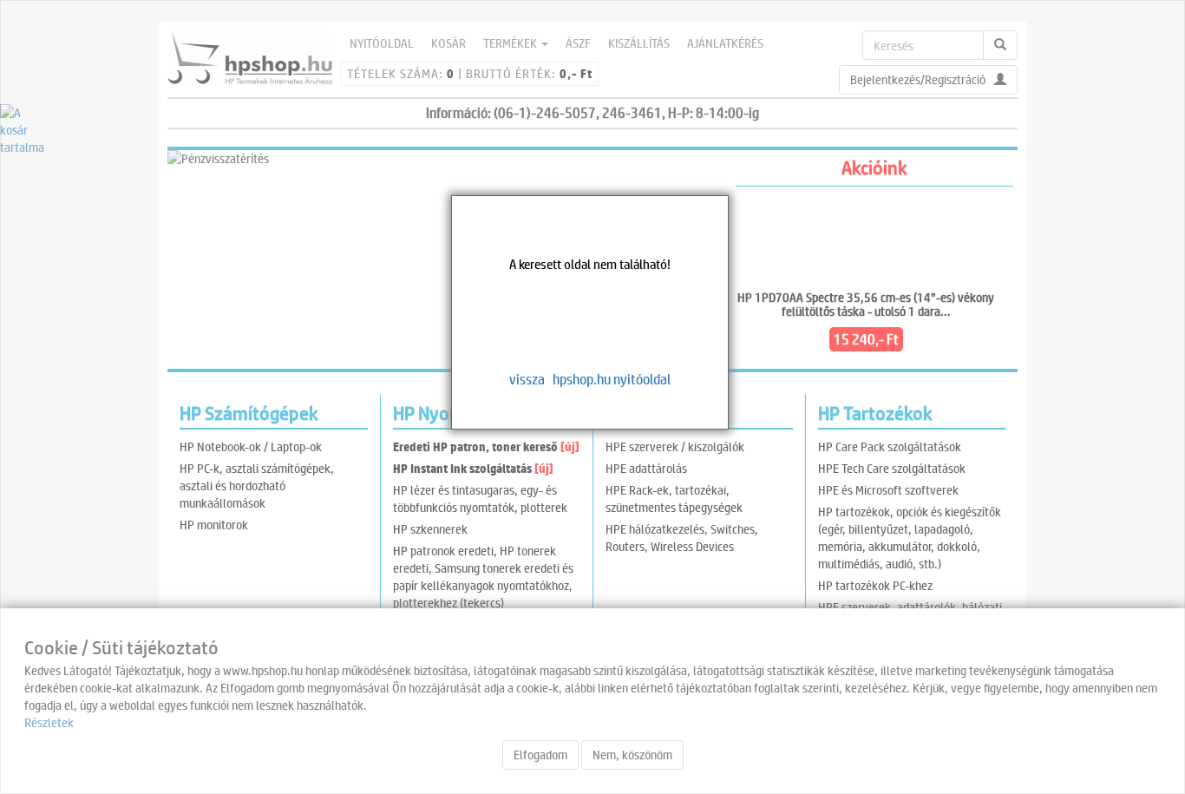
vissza (527, 379)
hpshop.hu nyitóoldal (612, 379)
